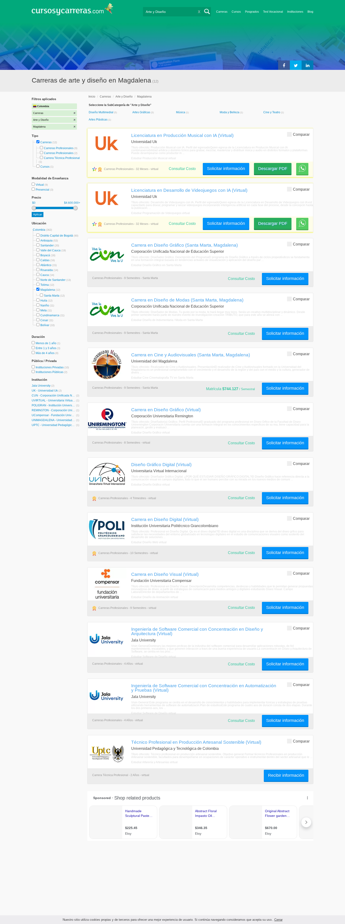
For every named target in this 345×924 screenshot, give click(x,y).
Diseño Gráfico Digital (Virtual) (161, 464)
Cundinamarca (49, 315)
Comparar (301, 134)
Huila (43, 300)
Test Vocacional (273, 11)
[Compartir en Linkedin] (307, 65)
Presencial (43, 189)
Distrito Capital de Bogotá (56, 235)
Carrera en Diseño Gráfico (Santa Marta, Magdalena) (184, 245)
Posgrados (252, 11)
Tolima (44, 285)
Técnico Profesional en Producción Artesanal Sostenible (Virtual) (196, 742)
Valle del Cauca (50, 250)
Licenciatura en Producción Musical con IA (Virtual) (182, 135)
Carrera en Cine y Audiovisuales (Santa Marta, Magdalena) (190, 354)
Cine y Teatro (272, 112)
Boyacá (45, 255)
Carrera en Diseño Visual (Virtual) (165, 574)
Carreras (221, 11)
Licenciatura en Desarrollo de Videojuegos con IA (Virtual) (189, 190)
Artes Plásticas (98, 119)
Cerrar (278, 919)
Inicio (91, 96)
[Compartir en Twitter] (296, 65)
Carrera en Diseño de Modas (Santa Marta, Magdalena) (187, 299)
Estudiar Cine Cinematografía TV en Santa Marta (162, 377)
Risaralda (46, 270)
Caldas (45, 260)
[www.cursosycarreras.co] (72, 10)
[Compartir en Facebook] (284, 65)
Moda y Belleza (230, 112)
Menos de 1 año (46, 343)
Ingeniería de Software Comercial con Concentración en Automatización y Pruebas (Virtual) (203, 688)
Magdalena (47, 289)
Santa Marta (51, 295)
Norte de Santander (52, 280)
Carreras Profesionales (58, 148)
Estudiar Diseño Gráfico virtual (150, 432)
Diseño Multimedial (101, 112)
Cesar (44, 320)
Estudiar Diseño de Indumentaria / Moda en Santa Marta (167, 320)
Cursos (236, 11)
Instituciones (295, 11)
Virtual (40, 184)
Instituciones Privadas (52, 367)
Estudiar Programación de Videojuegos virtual (160, 213)
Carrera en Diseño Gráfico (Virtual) (166, 409)
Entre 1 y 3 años (46, 348)
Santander (47, 245)
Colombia (39, 229)
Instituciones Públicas (51, 372)
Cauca (44, 275)
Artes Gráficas (141, 112)
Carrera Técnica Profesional (62, 158)
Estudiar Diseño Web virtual (149, 542)
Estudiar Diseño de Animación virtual (154, 597)
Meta (43, 310)
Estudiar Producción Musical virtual (153, 158)
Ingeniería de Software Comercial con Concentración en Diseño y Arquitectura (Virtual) (197, 631)
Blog (310, 11)
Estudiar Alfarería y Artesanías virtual (154, 762)
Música (181, 112)
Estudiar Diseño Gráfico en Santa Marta (156, 265)
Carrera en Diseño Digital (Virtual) (165, 519)
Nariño (44, 305)
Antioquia (46, 240)
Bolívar (44, 325)
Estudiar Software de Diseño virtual (153, 656)
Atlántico (45, 265)
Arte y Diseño (124, 96)
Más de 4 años (45, 353)
